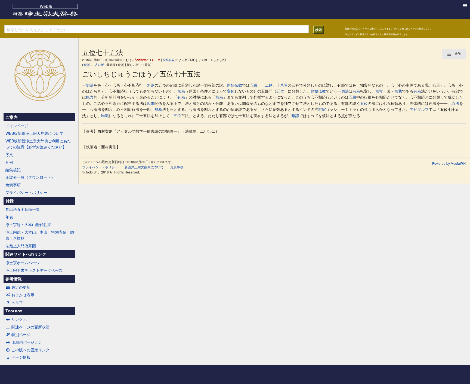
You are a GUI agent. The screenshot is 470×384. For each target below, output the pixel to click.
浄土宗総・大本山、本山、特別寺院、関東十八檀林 (39, 235)
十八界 (282, 85)
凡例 (9, 162)
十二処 (267, 85)
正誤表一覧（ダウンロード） (30, 177)
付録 (9, 201)
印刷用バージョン (26, 342)
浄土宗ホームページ (22, 262)
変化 (230, 91)
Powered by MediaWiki (449, 163)
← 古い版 (97, 64)
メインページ (16, 125)
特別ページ (20, 334)
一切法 (88, 85)
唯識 (105, 115)
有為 (356, 91)
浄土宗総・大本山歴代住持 (28, 224)
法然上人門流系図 (20, 245)
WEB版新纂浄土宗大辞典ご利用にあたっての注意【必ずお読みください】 (38, 144)
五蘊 (253, 85)
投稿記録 (169, 59)
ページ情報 (20, 357)
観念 (90, 97)
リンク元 (19, 319)
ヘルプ (17, 302)
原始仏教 (234, 85)
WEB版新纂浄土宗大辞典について (34, 133)
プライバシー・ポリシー (26, 192)
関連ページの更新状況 (30, 327)
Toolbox (13, 311)
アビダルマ (419, 109)
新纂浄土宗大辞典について (144, 166)
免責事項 (13, 184)
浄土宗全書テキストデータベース (34, 270)
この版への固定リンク (30, 349)
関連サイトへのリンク (25, 254)
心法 (455, 103)
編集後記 (13, 169)
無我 (398, 91)
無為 (150, 85)
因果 (150, 103)
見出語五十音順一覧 (22, 209)
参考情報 (13, 279)
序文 (9, 154)
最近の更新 (20, 287)
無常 (379, 91)
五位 (280, 91)
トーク (155, 59)
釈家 (322, 109)
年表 (9, 217)
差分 (86, 64)
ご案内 (11, 117)
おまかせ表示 (22, 294)
